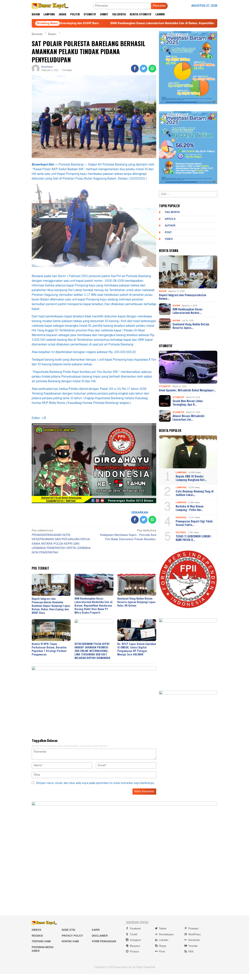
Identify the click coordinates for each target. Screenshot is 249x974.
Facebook (135, 928)
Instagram (135, 940)
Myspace (135, 946)
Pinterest (193, 928)
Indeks (36, 930)
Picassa (134, 951)
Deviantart (194, 940)
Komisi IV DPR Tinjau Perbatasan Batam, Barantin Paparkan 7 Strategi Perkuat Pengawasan (49, 649)
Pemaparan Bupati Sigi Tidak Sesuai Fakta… (194, 522)
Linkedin (163, 940)
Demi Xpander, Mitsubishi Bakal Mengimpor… (187, 390)
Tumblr (133, 934)
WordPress (194, 934)
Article (170, 219)
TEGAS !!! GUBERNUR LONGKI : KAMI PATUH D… (194, 537)
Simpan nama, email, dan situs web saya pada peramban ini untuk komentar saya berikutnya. (95, 783)
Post (168, 232)
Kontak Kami (70, 941)
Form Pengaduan (104, 941)
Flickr (162, 951)
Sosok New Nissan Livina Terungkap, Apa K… (188, 402)
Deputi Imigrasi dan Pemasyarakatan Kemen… (182, 296)
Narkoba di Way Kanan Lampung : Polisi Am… (189, 507)
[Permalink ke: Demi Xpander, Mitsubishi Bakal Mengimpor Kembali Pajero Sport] (188, 367)
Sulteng (181, 532)
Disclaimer (100, 935)
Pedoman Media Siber (42, 949)
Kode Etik (68, 930)
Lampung (181, 472)
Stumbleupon (166, 934)
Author (170, 225)
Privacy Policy (72, 935)
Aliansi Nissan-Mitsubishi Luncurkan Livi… (188, 417)
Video (169, 239)
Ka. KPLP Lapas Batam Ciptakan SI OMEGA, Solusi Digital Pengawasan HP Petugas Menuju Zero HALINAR (136, 649)
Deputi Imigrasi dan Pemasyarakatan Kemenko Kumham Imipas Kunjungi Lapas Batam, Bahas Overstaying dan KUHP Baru (51, 605)
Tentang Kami (41, 941)
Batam (162, 291)
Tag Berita (172, 212)
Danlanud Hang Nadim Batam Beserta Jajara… (191, 325)
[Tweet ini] (143, 68)
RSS (191, 951)
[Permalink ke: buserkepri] (35, 69)
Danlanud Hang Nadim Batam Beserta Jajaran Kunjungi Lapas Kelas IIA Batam (136, 601)
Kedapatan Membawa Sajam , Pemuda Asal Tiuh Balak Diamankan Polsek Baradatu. (128, 535)
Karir (96, 930)
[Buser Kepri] (50, 6)
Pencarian (159, 5)
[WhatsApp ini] (152, 68)
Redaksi (37, 935)
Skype (162, 946)
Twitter (162, 928)
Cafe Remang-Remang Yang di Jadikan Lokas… (195, 492)
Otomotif (165, 386)
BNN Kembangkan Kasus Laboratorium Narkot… (188, 310)
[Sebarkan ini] (135, 68)
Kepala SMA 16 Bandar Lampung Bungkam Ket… (191, 477)
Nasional (181, 517)
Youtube (192, 946)
